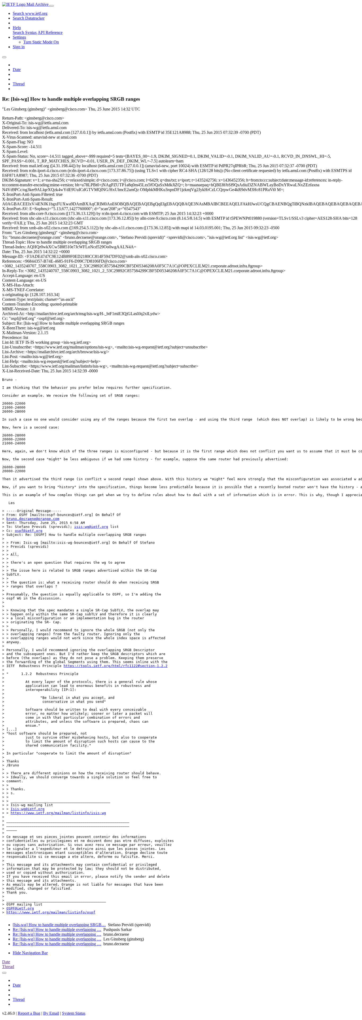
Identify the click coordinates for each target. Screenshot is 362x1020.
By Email (51, 1013)
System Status (73, 1013)
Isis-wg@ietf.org (28, 809)
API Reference (50, 32)
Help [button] (17, 27)
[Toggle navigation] (52, 6)
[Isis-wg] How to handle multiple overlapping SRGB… (59, 924)
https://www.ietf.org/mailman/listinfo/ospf (50, 912)
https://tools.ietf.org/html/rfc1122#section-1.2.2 (115, 666)
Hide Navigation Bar (30, 953)
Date (17, 69)
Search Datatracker (29, 18)
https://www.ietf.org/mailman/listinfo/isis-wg (58, 813)
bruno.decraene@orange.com (32, 519)
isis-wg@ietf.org (91, 527)
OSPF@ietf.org (20, 908)
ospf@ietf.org (28, 531)
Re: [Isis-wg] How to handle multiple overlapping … (57, 929)
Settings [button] (19, 37)
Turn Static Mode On (41, 42)
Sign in (19, 47)
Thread (19, 84)
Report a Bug (29, 1013)
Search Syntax (25, 32)
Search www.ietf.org (30, 13)
